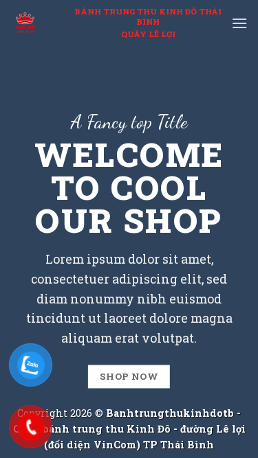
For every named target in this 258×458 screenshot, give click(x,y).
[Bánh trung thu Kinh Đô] (27, 23)
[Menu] (239, 23)
